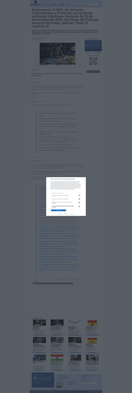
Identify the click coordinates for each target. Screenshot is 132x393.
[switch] (78, 195)
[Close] (84, 179)
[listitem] (66, 193)
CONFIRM (58, 210)
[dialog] (66, 196)
